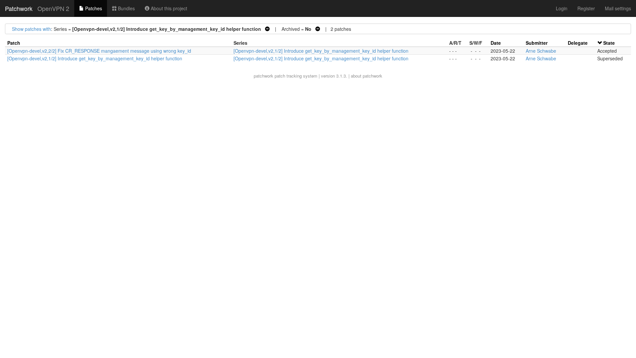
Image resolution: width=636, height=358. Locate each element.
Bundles (126, 8)
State (609, 42)
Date (496, 42)
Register (586, 8)
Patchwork (18, 8)
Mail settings (618, 8)
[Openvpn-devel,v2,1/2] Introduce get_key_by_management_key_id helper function (321, 50)
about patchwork (366, 76)
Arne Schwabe (541, 50)
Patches (93, 8)
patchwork (263, 76)
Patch (13, 42)
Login (561, 8)
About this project (168, 8)
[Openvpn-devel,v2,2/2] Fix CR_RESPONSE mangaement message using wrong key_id (99, 50)
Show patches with (31, 29)
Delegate (578, 42)
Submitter (537, 42)
